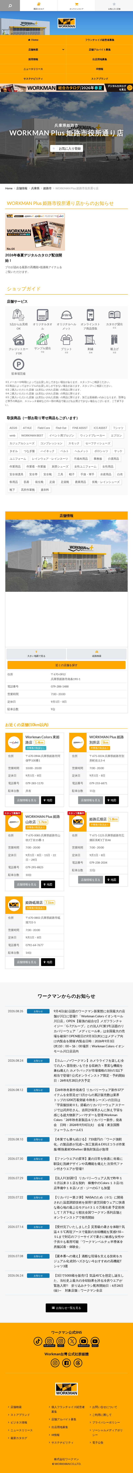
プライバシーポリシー (106, 1422)
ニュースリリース (22, 1430)
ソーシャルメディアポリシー (107, 1432)
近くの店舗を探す (66, 665)
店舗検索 (16, 1407)
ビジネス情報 (19, 1422)
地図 (49, 800)
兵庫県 (35, 188)
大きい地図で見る (36, 656)
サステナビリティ (62, 1442)
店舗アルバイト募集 (63, 1419)
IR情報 (55, 1434)
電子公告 (97, 1442)
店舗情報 (21, 188)
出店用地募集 (59, 1427)
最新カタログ (19, 1438)
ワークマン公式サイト (67, 23)
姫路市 (47, 188)
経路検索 (96, 656)
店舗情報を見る (26, 800)
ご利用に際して (102, 1414)
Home (8, 188)
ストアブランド (20, 1414)
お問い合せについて (104, 1407)
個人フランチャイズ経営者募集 (68, 1409)
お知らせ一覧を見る (68, 1307)
